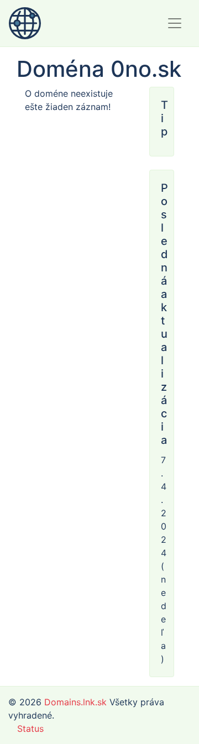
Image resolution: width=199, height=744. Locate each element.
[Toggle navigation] (174, 23)
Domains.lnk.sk (75, 702)
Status (30, 728)
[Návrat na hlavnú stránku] (25, 23)
